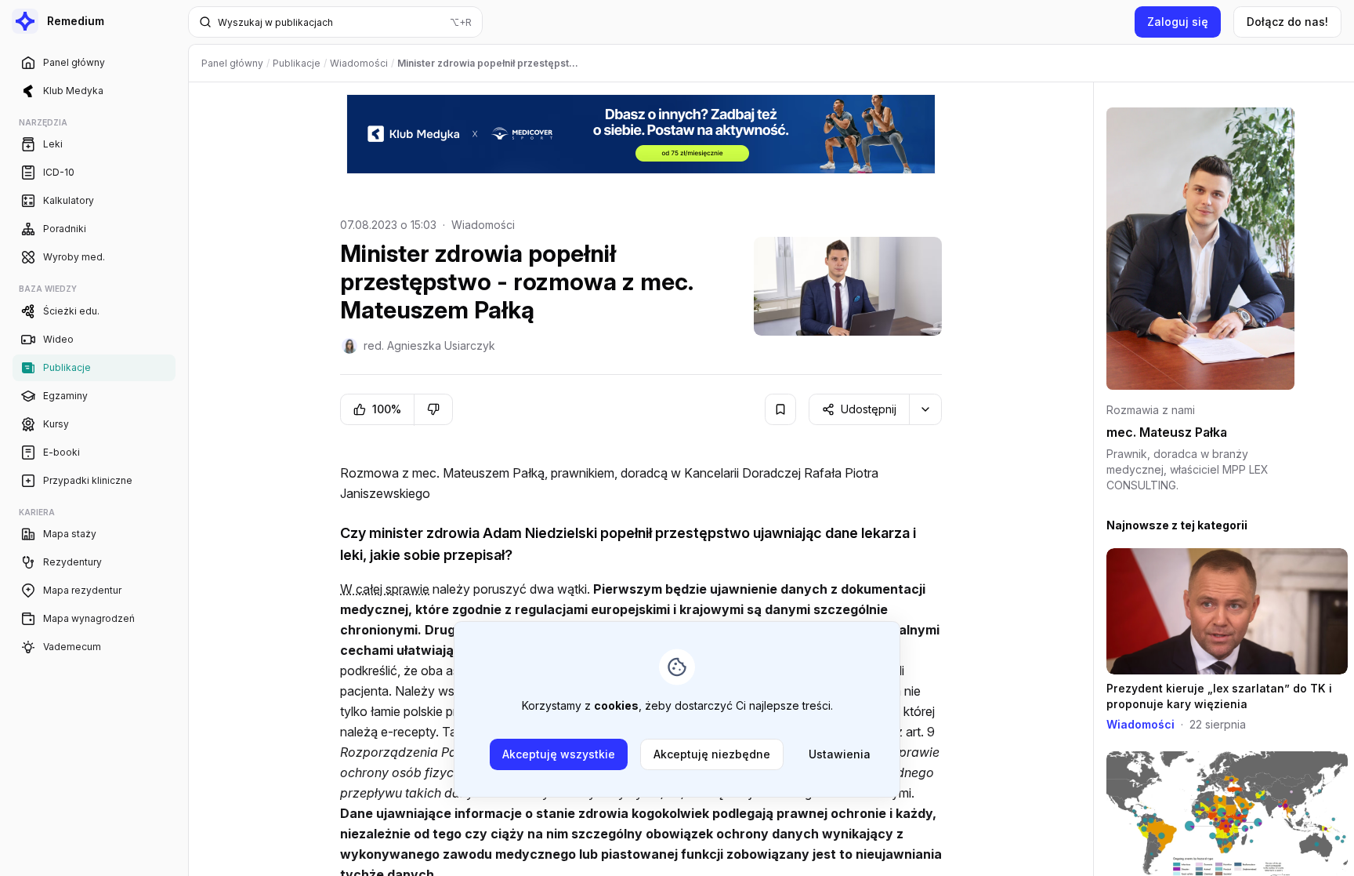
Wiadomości (483, 224)
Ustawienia (840, 754)
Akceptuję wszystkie (558, 754)
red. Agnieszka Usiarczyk (429, 345)
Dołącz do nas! (1287, 21)
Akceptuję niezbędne (711, 754)
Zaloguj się (1177, 21)
